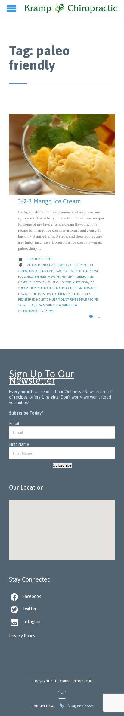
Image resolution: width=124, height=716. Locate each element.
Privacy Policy (22, 635)
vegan (40, 305)
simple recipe (87, 299)
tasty (21, 305)
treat (30, 305)
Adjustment (36, 265)
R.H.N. (75, 293)
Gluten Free (37, 276)
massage (90, 288)
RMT (73, 299)
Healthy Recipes (39, 258)
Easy (95, 271)
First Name (19, 444)
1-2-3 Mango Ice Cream (49, 201)
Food (22, 276)
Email (14, 423)
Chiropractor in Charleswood (42, 271)
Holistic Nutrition (73, 282)
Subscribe (62, 465)
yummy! (48, 311)
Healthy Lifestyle (31, 282)
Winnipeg (53, 305)
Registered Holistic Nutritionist (43, 299)
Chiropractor (81, 265)
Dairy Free (76, 271)
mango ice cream (69, 288)
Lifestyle (36, 288)
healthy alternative (77, 276)
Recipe (86, 293)
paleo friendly (58, 293)
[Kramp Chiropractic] (71, 8)
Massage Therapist (32, 293)
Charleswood (58, 265)
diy (88, 271)
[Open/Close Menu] (12, 8)
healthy (54, 276)
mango (49, 288)
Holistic (52, 282)
